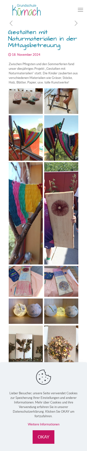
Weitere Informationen (43, 424)
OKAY (43, 436)
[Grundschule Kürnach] (43, 9)
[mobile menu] (80, 10)
